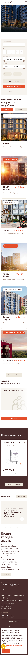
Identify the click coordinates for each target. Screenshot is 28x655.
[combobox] (14, 45)
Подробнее (6, 575)
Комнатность (6, 48)
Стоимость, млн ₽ (7, 56)
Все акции (14, 418)
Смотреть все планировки (14, 484)
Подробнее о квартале (14, 177)
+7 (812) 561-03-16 (10, 585)
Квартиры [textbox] (7, 45)
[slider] (4, 61)
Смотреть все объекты (14, 375)
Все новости (21, 496)
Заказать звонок (7, 590)
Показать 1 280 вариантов (14, 86)
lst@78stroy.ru (5, 598)
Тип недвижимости (7, 41)
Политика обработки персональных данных (12, 646)
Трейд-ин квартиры (14, 626)
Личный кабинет (14, 621)
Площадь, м (6, 63)
